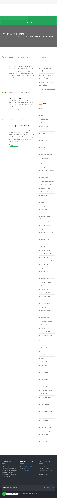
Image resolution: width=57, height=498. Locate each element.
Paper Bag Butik (45, 221)
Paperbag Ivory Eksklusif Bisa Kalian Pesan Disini (21, 63)
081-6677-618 (26, 468)
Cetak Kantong (44, 133)
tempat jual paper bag (46, 434)
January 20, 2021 (12, 119)
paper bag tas (44, 271)
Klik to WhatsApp (33, 18)
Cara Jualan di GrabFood (47, 129)
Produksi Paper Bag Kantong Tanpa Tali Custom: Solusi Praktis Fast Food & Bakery (47, 70)
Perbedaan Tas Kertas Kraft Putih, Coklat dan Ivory (20, 126)
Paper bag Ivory (45, 239)
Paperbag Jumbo (45, 317)
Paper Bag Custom (45, 225)
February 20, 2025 (13, 57)
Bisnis (42, 112)
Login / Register (51, 1)
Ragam (42, 358)
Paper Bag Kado (45, 246)
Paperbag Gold (44, 299)
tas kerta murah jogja (46, 365)
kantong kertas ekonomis (47, 170)
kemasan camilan (45, 188)
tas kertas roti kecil (46, 420)
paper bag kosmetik (46, 253)
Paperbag (43, 285)
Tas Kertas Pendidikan (46, 411)
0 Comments (21, 57)
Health (42, 144)
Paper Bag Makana (45, 257)
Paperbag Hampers (46, 307)
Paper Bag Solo (45, 268)
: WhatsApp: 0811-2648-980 (41, 8)
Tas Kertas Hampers (46, 397)
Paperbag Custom (45, 289)
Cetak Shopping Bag (46, 136)
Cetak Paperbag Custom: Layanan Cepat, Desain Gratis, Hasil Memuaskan (46, 84)
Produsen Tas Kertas (46, 347)
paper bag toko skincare (47, 278)
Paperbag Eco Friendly (46, 292)
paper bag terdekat (46, 275)
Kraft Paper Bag (45, 209)
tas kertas (43, 369)
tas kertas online (45, 408)
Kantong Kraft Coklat (46, 177)
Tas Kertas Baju (45, 372)
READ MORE (14, 82)
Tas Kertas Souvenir (46, 427)
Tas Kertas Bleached (46, 383)
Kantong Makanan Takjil (47, 184)
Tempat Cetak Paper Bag (47, 431)
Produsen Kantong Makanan (48, 344)
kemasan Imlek (44, 195)
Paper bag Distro (45, 229)
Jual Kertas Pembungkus (47, 154)
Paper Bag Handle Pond (47, 236)
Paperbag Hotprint (46, 310)
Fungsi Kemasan (45, 140)
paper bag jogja (45, 243)
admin (28, 57)
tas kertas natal (45, 404)
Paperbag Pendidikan (46, 331)
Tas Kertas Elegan (45, 393)
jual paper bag (44, 158)
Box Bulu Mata (44, 119)
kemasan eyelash (45, 191)
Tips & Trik (44, 441)
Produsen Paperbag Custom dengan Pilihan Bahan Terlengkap (47, 91)
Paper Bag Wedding (46, 282)
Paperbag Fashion (45, 296)
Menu (29, 22)
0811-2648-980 (28, 466)
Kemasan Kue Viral (45, 198)
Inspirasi (43, 147)
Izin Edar (43, 151)
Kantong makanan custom (47, 181)
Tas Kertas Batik (45, 379)
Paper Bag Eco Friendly (47, 232)
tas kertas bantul (45, 376)
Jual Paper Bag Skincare (47, 167)
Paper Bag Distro (15, 98)
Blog (42, 115)
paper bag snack (45, 264)
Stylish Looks (44, 361)
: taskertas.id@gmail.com (40, 11)
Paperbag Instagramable (47, 314)
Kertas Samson (44, 202)
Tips (42, 438)
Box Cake (43, 122)
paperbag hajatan (45, 303)
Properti (43, 351)
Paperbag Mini (44, 324)
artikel (42, 108)
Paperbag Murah (45, 328)
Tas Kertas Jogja (45, 400)
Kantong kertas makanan (47, 174)
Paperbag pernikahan (46, 335)
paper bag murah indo (46, 260)
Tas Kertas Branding (46, 386)
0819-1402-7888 (27, 470)
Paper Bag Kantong (46, 250)
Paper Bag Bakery (45, 213)
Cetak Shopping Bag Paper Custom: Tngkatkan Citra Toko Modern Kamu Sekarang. (46, 77)
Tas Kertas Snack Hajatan (47, 423)
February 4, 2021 (12, 92)
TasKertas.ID (28, 493)
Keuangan (43, 206)
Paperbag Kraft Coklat (46, 321)
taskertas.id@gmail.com (29, 487)
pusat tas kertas (45, 354)
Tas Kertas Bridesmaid (46, 390)
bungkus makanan (45, 126)
